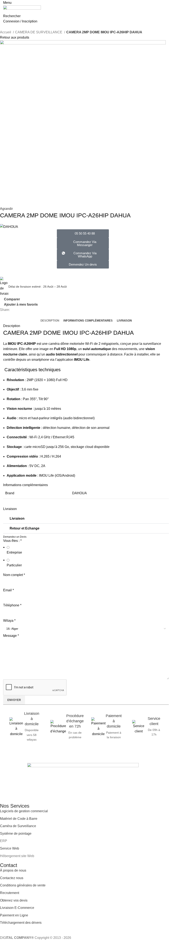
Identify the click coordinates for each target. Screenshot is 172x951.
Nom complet (14, 575)
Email (8, 590)
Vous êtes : (12, 540)
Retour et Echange (24, 528)
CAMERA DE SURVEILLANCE (39, 32)
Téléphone (12, 605)
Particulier (14, 565)
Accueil (6, 32)
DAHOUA (79, 493)
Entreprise (14, 552)
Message (11, 635)
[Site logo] (22, 9)
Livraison (17, 518)
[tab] (49, 321)
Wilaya (9, 620)
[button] (83, 254)
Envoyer (14, 700)
